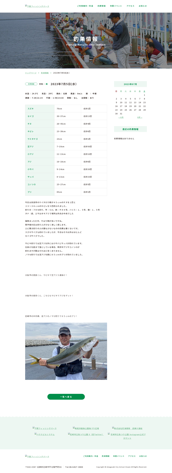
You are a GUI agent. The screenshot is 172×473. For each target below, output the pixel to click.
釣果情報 (102, 5)
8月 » (139, 117)
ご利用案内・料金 (85, 5)
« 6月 (121, 117)
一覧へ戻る (66, 396)
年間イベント (116, 5)
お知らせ (143, 5)
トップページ (31, 73)
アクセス (130, 5)
